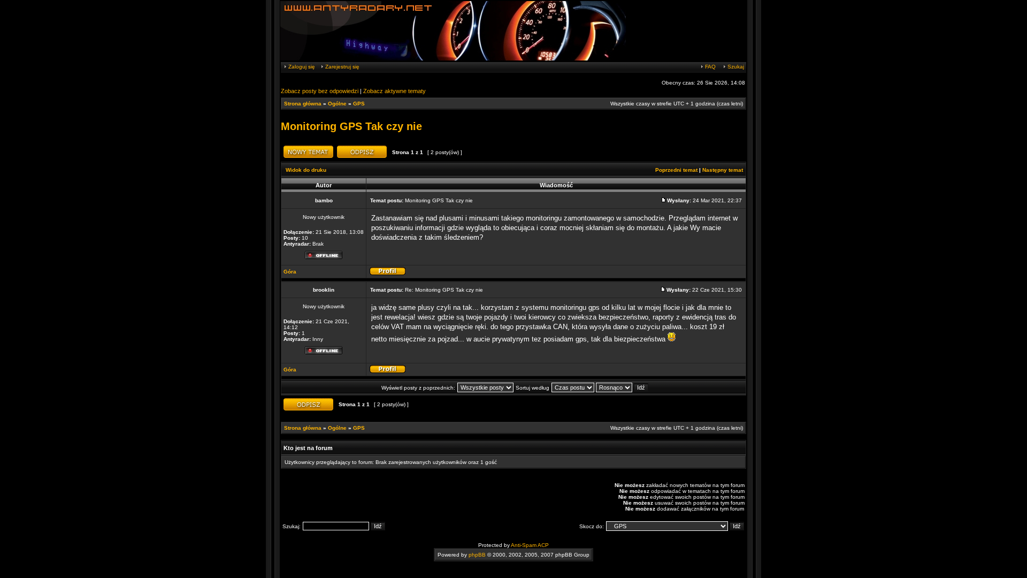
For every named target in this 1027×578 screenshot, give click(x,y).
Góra (289, 272)
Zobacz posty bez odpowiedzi (319, 91)
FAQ (709, 67)
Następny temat (722, 170)
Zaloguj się (301, 67)
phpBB (477, 555)
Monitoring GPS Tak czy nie (351, 126)
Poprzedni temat (676, 170)
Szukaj (735, 67)
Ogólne (337, 104)
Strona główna (302, 104)
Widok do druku (306, 170)
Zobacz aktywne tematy (394, 91)
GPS (359, 104)
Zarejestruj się (341, 67)
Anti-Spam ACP (530, 545)
